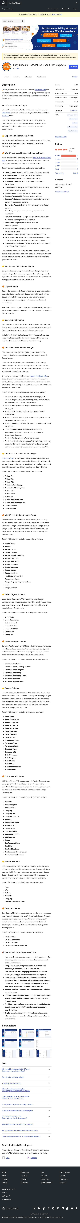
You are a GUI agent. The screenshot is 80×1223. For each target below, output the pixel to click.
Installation (28, 77)
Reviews (16, 77)
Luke (17, 68)
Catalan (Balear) (12, 1208)
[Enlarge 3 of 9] (49, 1032)
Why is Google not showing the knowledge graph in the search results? (16, 1090)
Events (62, 1176)
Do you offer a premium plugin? (13, 1077)
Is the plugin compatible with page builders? (17, 1104)
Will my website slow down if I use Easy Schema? (20, 1130)
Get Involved (65, 1172)
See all (75, 173)
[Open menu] (77, 3)
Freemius (34, 1158)
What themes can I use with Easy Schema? (17, 1124)
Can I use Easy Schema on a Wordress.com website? (21, 1137)
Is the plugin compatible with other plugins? (17, 1111)
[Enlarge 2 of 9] (32, 1032)
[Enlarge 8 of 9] (32, 1052)
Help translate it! (57, 14)
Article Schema (7, 458)
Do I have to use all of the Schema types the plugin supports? (14, 1117)
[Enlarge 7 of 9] (15, 1052)
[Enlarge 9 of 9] (49, 1052)
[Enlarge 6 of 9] (49, 1042)
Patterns (24, 1183)
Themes (24, 1176)
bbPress (6, 1196)
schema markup (72, 127)
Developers (45, 1179)
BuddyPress (7, 1200)
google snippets (72, 115)
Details (6, 77)
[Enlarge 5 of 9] (32, 1042)
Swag (63, 1183)
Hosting (5, 1179)
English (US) (74, 110)
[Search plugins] (23, 21)
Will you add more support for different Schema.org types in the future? (16, 1070)
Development (41, 77)
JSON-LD (5, 116)
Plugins (23, 1179)
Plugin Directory (7, 9)
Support (75, 77)
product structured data (38, 376)
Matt (4, 1193)
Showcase (25, 1172)
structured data (40, 90)
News (4, 1176)
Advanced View (61, 137)
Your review (59, 173)
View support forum (62, 192)
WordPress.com (8, 1189)
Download (73, 66)
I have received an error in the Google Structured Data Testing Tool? (15, 1097)
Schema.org (6, 113)
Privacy (4, 1183)
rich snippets (73, 119)
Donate (64, 1179)
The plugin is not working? (11, 1083)
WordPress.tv (47, 1183)
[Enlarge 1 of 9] (15, 1032)
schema (75, 123)
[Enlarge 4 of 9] (15, 1042)
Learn (43, 1172)
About (4, 1172)
